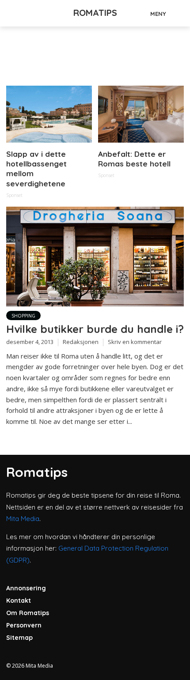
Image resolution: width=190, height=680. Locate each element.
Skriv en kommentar (135, 342)
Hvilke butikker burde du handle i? (95, 329)
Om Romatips (27, 613)
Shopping (23, 316)
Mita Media (22, 518)
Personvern (24, 625)
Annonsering (26, 588)
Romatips (95, 12)
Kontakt (18, 600)
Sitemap (19, 638)
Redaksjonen (81, 342)
